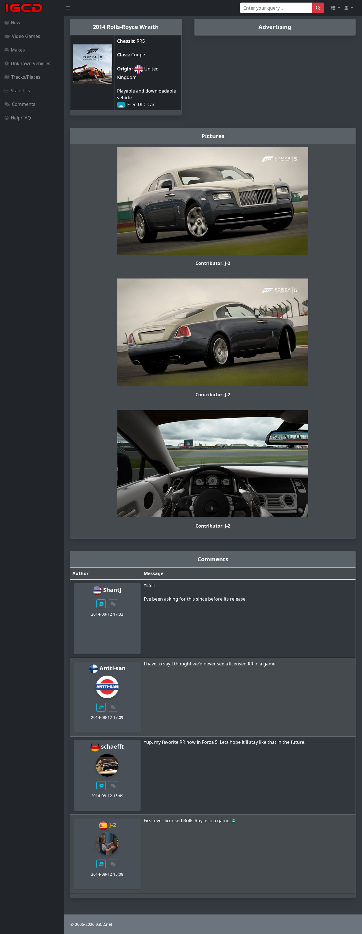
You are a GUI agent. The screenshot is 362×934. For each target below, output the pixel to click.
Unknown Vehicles (30, 63)
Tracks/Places (25, 77)
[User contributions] (101, 603)
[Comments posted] (113, 603)
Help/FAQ (21, 118)
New (15, 23)
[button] (335, 8)
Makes (18, 50)
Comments (23, 104)
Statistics (20, 90)
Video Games (26, 36)
